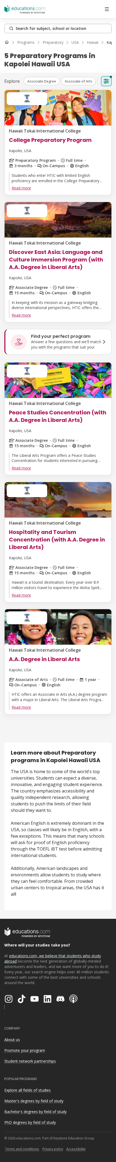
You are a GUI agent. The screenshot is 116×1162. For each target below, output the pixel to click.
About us (12, 1039)
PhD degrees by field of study (30, 1122)
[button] (41, 81)
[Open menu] (107, 9)
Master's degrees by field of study (33, 1100)
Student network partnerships (30, 1061)
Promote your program (24, 1050)
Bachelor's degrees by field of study (35, 1111)
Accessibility (76, 1149)
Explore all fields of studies (27, 1090)
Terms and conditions (22, 1149)
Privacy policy (52, 1149)
